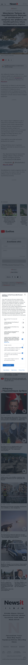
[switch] (23, 322)
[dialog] (14, 332)
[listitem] (14, 319)
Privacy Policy (22, 370)
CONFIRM (8, 365)
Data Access (14, 370)
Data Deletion (6, 370)
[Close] (25, 295)
